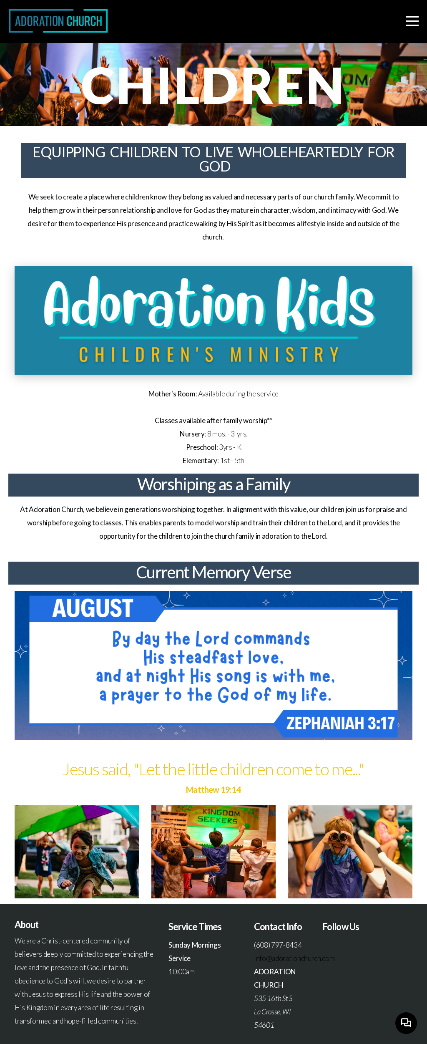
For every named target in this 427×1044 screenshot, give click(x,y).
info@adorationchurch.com (294, 958)
